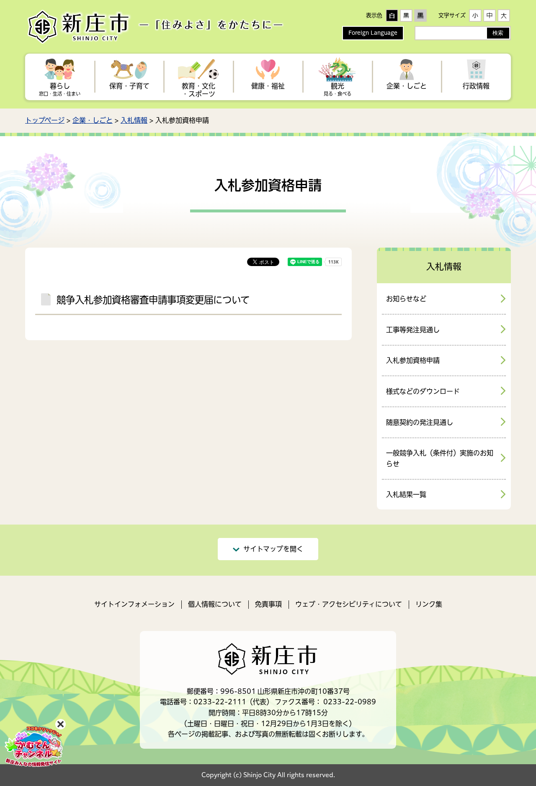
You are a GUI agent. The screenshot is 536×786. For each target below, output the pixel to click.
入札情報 (134, 120)
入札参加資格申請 (413, 360)
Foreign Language (372, 33)
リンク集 (428, 604)
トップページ (44, 120)
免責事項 (268, 604)
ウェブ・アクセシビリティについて (348, 604)
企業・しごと (92, 120)
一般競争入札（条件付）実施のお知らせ (439, 458)
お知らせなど (406, 298)
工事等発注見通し (413, 329)
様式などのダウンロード (423, 391)
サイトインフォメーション (134, 604)
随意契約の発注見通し (419, 422)
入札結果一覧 (406, 494)
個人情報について (215, 604)
